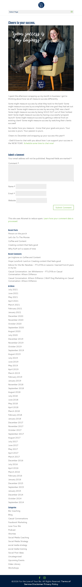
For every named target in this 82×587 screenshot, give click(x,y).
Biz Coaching (14, 510)
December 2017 (15, 422)
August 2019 (14, 354)
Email (11, 193)
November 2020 (15, 319)
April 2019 (13, 369)
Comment (13, 163)
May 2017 (13, 449)
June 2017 (13, 445)
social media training (17, 548)
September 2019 (16, 350)
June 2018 (13, 399)
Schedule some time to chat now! (39, 143)
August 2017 (14, 437)
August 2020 (14, 331)
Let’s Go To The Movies (19, 237)
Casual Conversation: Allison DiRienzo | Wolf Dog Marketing (36, 278)
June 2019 (13, 361)
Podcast (12, 529)
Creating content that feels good (23, 244)
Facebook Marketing (17, 522)
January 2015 (14, 490)
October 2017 (15, 430)
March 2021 (14, 304)
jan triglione (13, 257)
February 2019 (15, 376)
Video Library (14, 564)
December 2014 (15, 494)
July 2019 (13, 357)
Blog (10, 514)
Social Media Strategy (18, 541)
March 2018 (14, 411)
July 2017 (13, 441)
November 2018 (15, 384)
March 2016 (14, 471)
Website (12, 200)
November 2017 (15, 426)
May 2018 (13, 403)
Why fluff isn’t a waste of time (22, 248)
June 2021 (13, 293)
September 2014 (16, 502)
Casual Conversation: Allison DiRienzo (35, 273)
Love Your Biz (14, 526)
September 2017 (16, 433)
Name (11, 186)
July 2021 (13, 289)
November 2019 (15, 342)
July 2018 (13, 395)
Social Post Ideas (16, 552)
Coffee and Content (17, 241)
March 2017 (14, 456)
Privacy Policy (51, 584)
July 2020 (13, 335)
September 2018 (16, 388)
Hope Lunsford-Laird (18, 261)
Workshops (13, 567)
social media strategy (17, 545)
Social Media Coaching (18, 537)
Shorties (12, 533)
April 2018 (13, 407)
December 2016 (15, 460)
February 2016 (15, 475)
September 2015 (16, 487)
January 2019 (14, 380)
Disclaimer (37, 584)
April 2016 (13, 468)
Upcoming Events (16, 560)
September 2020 (16, 327)
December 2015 (15, 483)
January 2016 (14, 479)
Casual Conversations (18, 518)
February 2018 (15, 414)
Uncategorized (15, 556)
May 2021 (13, 297)
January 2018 (14, 418)
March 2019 (14, 373)
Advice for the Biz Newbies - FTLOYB (25, 264)
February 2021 (15, 308)
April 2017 (13, 452)
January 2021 (14, 312)
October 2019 (15, 346)
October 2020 (15, 323)
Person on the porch (17, 233)
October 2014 (15, 498)
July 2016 (13, 464)
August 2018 (14, 392)
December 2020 (15, 316)
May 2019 (13, 365)
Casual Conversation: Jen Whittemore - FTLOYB (30, 271)
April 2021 (13, 300)
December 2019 (15, 338)
